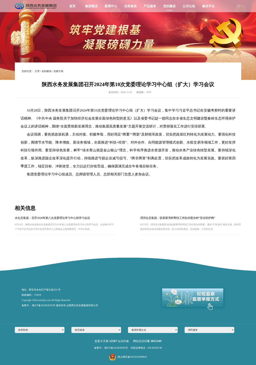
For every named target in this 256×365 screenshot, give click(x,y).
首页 (72, 6)
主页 (37, 71)
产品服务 (150, 6)
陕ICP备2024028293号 (43, 305)
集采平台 (208, 6)
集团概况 (91, 6)
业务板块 (130, 6)
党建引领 (58, 71)
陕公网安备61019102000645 (132, 357)
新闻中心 (111, 6)
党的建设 (169, 6)
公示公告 (189, 6)
